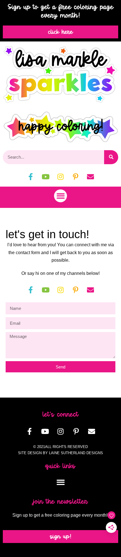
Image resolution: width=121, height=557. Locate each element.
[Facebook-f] (31, 177)
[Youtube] (46, 177)
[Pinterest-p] (75, 177)
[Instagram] (60, 177)
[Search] (111, 157)
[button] (60, 196)
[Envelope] (90, 177)
